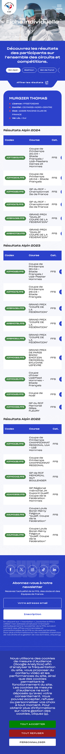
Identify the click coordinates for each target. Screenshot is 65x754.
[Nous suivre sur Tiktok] (43, 569)
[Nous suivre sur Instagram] (32, 569)
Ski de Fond (47, 70)
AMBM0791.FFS (15, 324)
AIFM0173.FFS (14, 204)
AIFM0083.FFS (15, 358)
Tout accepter (32, 724)
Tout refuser (32, 733)
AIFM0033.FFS (15, 407)
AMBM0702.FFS (15, 234)
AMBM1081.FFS (15, 308)
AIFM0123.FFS (14, 394)
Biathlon (29, 70)
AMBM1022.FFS (15, 218)
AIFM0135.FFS (14, 444)
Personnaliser (32, 742)
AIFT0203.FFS (15, 158)
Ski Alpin (13, 70)
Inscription (32, 614)
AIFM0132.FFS (14, 462)
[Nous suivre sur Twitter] (21, 569)
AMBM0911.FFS (15, 339)
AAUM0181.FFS (15, 535)
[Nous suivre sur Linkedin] (54, 569)
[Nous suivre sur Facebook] (10, 569)
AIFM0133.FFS (14, 379)
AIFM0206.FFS (15, 178)
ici (59, 635)
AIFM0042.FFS (15, 477)
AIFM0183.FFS (14, 192)
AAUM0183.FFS (15, 515)
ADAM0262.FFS (15, 495)
